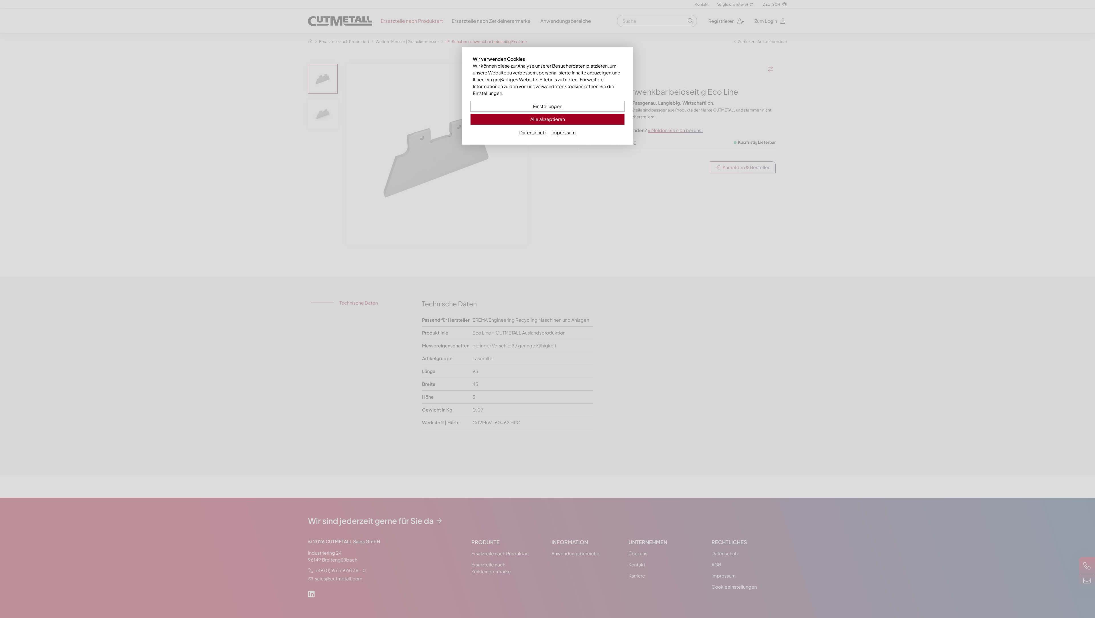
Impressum (563, 132)
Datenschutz (532, 132)
